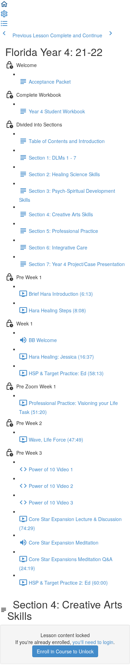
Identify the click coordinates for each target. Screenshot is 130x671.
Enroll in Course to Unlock (65, 651)
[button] (4, 6)
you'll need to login (92, 642)
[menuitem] (4, 15)
